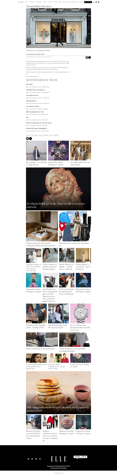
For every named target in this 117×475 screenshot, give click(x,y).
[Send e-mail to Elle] (40, 459)
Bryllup (82, 2)
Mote (26, 2)
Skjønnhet (39, 2)
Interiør (55, 2)
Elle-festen (65, 2)
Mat (60, 2)
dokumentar (45, 135)
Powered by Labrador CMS (58, 473)
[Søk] (94, 2)
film (40, 135)
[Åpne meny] (19, 2)
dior (50, 135)
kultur (36, 135)
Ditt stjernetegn (74, 2)
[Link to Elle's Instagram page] (28, 459)
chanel (28, 135)
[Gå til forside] (22, 2)
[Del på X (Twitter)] (89, 57)
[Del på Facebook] (86, 57)
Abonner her (88, 2)
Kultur (50, 2)
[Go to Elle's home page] (58, 458)
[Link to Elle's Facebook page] (32, 459)
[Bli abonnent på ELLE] (80, 459)
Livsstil (45, 2)
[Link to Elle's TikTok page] (36, 459)
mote (32, 135)
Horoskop (32, 2)
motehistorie (55, 135)
